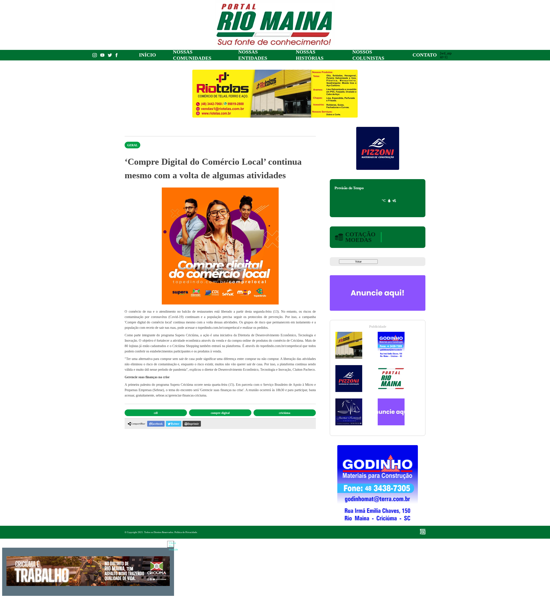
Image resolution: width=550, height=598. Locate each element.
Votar (358, 261)
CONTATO (424, 55)
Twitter (175, 423)
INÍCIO (147, 55)
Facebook (157, 423)
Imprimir (193, 423)
